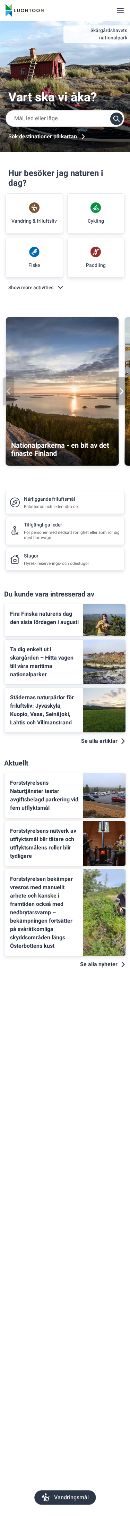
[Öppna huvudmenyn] (120, 10)
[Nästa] (121, 391)
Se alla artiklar (99, 741)
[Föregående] (8, 391)
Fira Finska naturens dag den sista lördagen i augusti (44, 618)
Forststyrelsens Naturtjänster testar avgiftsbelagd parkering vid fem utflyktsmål (44, 795)
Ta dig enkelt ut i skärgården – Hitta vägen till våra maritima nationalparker (41, 662)
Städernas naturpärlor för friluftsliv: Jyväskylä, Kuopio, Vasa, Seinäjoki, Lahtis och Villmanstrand (42, 710)
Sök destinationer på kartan (42, 136)
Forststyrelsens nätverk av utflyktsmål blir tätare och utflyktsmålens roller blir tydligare (43, 843)
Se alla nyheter (99, 964)
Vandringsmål (71, 1497)
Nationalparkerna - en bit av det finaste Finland (60, 449)
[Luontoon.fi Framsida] (25, 10)
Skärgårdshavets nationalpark (108, 34)
